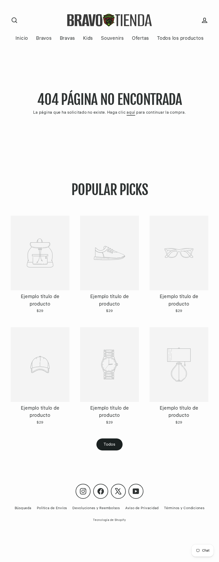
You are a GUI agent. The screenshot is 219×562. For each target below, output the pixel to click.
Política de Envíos (52, 508)
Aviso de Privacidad (142, 508)
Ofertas (140, 38)
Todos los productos (180, 38)
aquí (131, 112)
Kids (88, 38)
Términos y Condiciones (184, 508)
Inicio (21, 38)
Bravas (67, 38)
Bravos (44, 38)
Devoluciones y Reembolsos (96, 508)
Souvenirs (112, 38)
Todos (109, 444)
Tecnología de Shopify (109, 520)
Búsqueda (23, 508)
